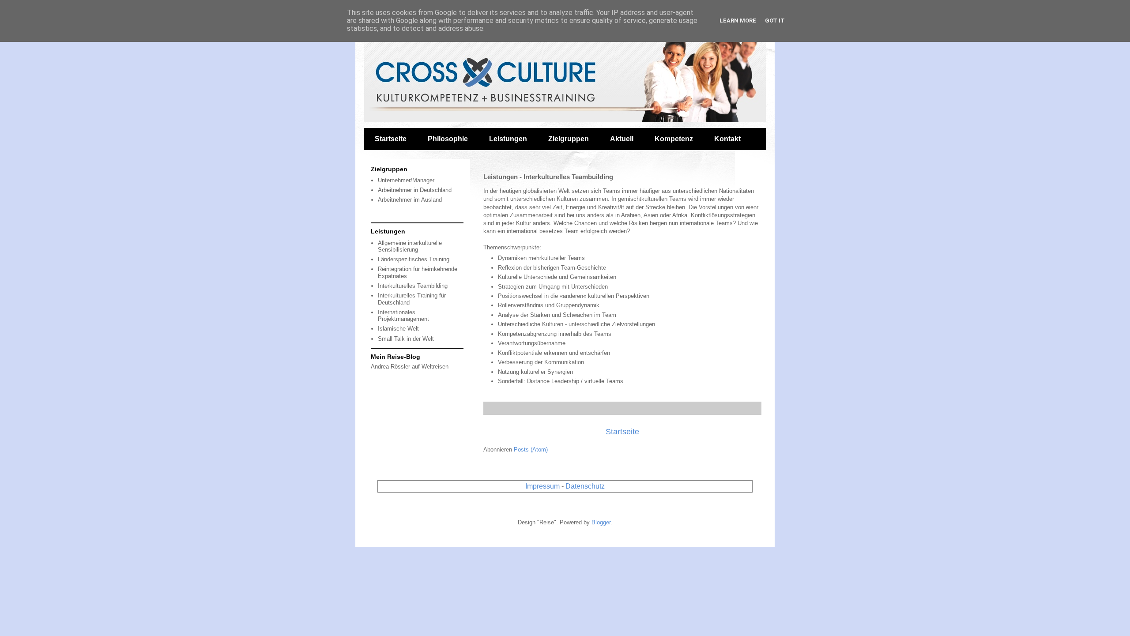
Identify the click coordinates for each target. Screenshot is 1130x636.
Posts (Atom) (531, 449)
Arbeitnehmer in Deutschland (415, 190)
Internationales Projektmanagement (403, 316)
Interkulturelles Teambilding (413, 285)
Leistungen (508, 139)
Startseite (391, 139)
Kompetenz (674, 139)
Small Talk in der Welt (406, 338)
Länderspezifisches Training (413, 259)
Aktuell (621, 139)
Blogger (600, 522)
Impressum (542, 486)
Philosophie (448, 139)
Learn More (737, 20)
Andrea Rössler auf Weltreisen (409, 366)
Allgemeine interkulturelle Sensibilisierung (410, 246)
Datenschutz (585, 486)
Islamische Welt (398, 328)
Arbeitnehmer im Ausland (410, 199)
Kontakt (727, 139)
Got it (775, 20)
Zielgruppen (568, 139)
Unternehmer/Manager (406, 180)
